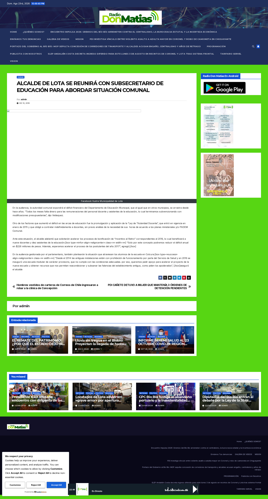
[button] (253, 46)
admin (24, 99)
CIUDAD (21, 77)
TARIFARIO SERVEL (230, 54)
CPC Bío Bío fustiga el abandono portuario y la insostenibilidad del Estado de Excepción (165, 400)
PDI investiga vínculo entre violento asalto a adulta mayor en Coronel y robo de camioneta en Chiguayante (160, 39)
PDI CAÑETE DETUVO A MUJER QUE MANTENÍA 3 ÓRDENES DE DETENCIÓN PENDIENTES (147, 286)
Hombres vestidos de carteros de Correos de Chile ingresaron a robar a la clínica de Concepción (57, 286)
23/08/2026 (21, 405)
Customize (15, 485)
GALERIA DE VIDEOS (58, 39)
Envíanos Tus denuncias (25, 39)
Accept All (56, 485)
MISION (80, 39)
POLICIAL (89, 393)
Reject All (36, 485)
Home (13, 32)
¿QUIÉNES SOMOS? (33, 32)
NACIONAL (25, 337)
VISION (14, 61)
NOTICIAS (36, 337)
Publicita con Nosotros (26, 54)
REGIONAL (98, 337)
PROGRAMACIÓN (216, 46)
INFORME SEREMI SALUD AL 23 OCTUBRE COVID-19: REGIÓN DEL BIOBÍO (163, 343)
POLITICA (45, 337)
